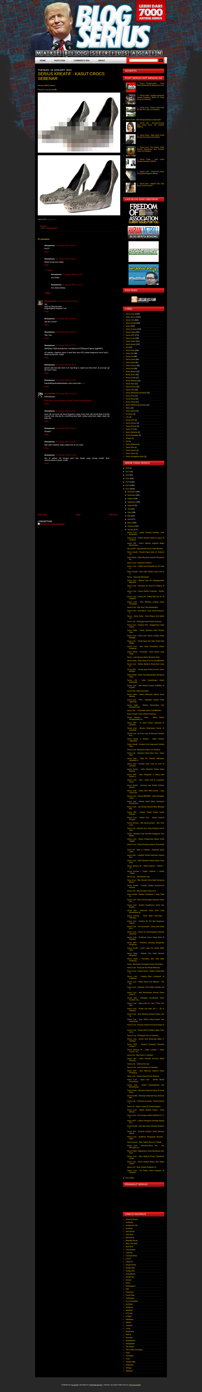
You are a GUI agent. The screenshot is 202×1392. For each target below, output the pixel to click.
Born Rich (129, 1247)
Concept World (131, 1256)
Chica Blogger (135, 1385)
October (130, 499)
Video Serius (130, 317)
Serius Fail (130, 369)
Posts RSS (59, 60)
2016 (127, 475)
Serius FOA (130, 396)
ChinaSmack (130, 1250)
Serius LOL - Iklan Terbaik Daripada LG (141, 1167)
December (131, 492)
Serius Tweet (130, 402)
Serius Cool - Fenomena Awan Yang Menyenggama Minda (150, 172)
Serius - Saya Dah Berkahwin (138, 577)
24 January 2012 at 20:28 (66, 442)
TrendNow (130, 1356)
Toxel (128, 1353)
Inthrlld (128, 1322)
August (130, 505)
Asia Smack (130, 1231)
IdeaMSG (129, 1310)
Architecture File (132, 1225)
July (129, 509)
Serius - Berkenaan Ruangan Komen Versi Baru (145, 964)
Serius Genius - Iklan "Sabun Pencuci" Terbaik (144, 1142)
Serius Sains (130, 453)
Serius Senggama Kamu (135, 456)
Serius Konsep (131, 329)
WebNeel (129, 1371)
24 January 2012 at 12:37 (66, 394)
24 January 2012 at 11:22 (72, 285)
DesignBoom (130, 1274)
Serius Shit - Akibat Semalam (138, 691)
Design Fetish (131, 1265)
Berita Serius (130, 375)
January (130, 530)
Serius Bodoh (131, 372)
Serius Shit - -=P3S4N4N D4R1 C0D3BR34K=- (144, 711)
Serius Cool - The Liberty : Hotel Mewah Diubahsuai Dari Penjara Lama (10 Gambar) (150, 149)
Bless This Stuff (131, 1244)
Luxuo (128, 1328)
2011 (127, 1178)
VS (127, 347)
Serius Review (131, 426)
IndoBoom (129, 1319)
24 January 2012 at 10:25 (66, 380)
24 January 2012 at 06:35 (66, 332)
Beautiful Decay (132, 1241)
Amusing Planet (132, 1219)
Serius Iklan (130, 384)
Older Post (113, 514)
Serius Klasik (130, 344)
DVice (128, 1283)
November (131, 495)
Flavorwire (130, 1292)
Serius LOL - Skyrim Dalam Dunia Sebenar (143, 1076)
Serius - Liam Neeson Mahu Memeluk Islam (143, 657)
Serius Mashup (131, 381)
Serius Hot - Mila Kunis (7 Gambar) (140, 1055)
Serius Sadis (130, 341)
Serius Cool (130, 314)
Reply (46, 252)
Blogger (74, 1385)
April (129, 519)
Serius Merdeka (132, 432)
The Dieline (130, 1347)
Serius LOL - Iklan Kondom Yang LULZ (141, 891)
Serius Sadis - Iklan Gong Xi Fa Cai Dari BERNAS (145, 661)
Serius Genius (131, 365)
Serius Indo (130, 350)
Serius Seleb (130, 359)
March (129, 523)
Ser (127, 441)
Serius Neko (130, 362)
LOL (127, 417)
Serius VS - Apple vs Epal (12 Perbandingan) (144, 1106)
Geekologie (130, 1298)
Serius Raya (130, 399)
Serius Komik (131, 378)
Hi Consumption (132, 1301)
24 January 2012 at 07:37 (66, 345)
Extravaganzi (130, 1286)
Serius (128, 326)
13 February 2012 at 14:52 (66, 455)
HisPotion (129, 1304)
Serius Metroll (131, 411)
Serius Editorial (131, 444)
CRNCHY (129, 1262)
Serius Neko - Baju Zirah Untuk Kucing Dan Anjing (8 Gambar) (150, 136)
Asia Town (129, 1234)
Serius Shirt (130, 390)
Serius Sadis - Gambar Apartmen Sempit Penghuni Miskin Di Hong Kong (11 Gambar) (150, 97)
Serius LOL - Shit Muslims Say (138, 877)
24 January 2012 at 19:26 (66, 428)
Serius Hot (130, 356)
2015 (127, 478)
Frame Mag (130, 1295)
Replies (50, 270)
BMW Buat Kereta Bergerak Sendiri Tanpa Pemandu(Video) (68, 401)
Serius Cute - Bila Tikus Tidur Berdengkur (142, 607)
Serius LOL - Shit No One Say (138, 1064)
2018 (127, 468)
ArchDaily (129, 1222)
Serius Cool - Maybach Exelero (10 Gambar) (143, 750)
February (131, 526)
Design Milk (130, 1268)
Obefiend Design (96, 1385)
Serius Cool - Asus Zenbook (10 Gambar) (142, 1067)
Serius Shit (130, 353)
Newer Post (42, 514)
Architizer (129, 1228)
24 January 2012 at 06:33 (66, 319)
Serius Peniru (131, 387)
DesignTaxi (130, 1277)
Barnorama (130, 1238)
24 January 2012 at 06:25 (66, 259)
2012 (127, 489)
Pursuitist (129, 1338)
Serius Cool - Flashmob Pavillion (139, 563)
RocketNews (130, 1341)
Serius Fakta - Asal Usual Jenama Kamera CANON (150, 160)
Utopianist (129, 1365)
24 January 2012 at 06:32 (67, 301)
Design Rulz (130, 1271)
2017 (127, 472)
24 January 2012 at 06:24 (66, 245)
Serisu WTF (130, 420)
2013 (127, 485)
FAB (127, 1289)
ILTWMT (129, 1316)
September (131, 502)
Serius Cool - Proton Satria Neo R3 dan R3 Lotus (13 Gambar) (150, 109)
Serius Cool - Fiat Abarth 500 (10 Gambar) (142, 1036)
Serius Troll (130, 429)
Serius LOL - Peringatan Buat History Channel (144, 621)
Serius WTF (130, 335)
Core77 (128, 1259)
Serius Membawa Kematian (136, 393)
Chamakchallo (50, 301)
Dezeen (129, 1280)
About (101, 60)
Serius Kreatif (51, 228)
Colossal (129, 1253)
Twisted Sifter (131, 1362)
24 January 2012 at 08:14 (66, 365)
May (129, 516)
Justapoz (129, 1325)
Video (128, 408)
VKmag (128, 1368)
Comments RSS (81, 60)
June (129, 512)
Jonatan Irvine (50, 219)
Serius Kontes (131, 450)
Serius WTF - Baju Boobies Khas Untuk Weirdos (145, 549)
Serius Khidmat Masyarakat (136, 405)
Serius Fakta (130, 332)
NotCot (128, 1335)
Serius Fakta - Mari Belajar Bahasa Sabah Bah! (143, 120)
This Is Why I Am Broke (134, 1350)
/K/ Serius (129, 414)
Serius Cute (130, 338)
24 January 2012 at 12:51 (66, 411)
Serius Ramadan (132, 435)
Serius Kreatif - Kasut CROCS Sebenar (141, 714)
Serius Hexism (131, 423)
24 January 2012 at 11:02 (72, 274)
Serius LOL (130, 320)
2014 (127, 482)
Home (43, 60)
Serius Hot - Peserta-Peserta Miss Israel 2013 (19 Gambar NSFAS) (150, 125)
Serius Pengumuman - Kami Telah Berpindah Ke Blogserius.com (150, 84)
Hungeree (129, 1307)
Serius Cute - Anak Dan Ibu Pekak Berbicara (143, 968)
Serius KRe (130, 447)
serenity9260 (49, 394)
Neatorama (130, 1331)
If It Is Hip (129, 1313)
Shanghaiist (130, 1344)
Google (128, 438)
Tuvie (128, 1359)
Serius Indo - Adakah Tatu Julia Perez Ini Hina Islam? (150, 185)
